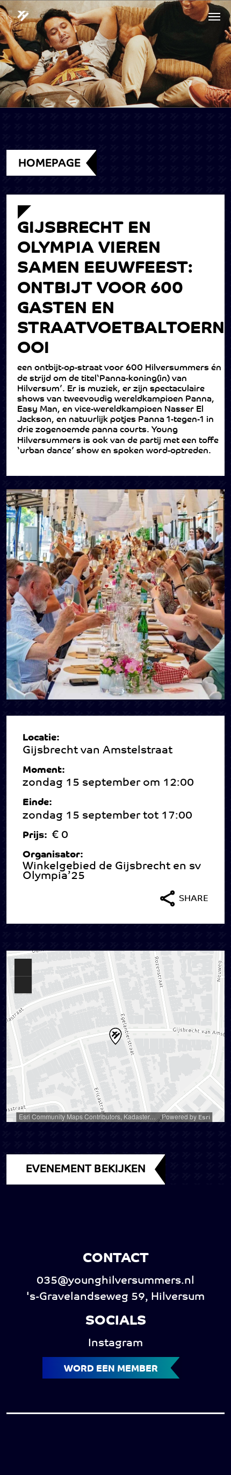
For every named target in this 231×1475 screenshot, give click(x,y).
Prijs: (37, 836)
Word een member (111, 1369)
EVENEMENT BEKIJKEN (86, 1169)
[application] (115, 1036)
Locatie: (43, 738)
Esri (204, 1117)
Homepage (49, 163)
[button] (214, 16)
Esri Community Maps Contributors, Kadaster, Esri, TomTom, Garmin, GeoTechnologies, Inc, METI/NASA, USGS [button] (88, 1117)
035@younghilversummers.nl (115, 1281)
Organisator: (55, 855)
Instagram (115, 1343)
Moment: (46, 770)
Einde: (39, 803)
